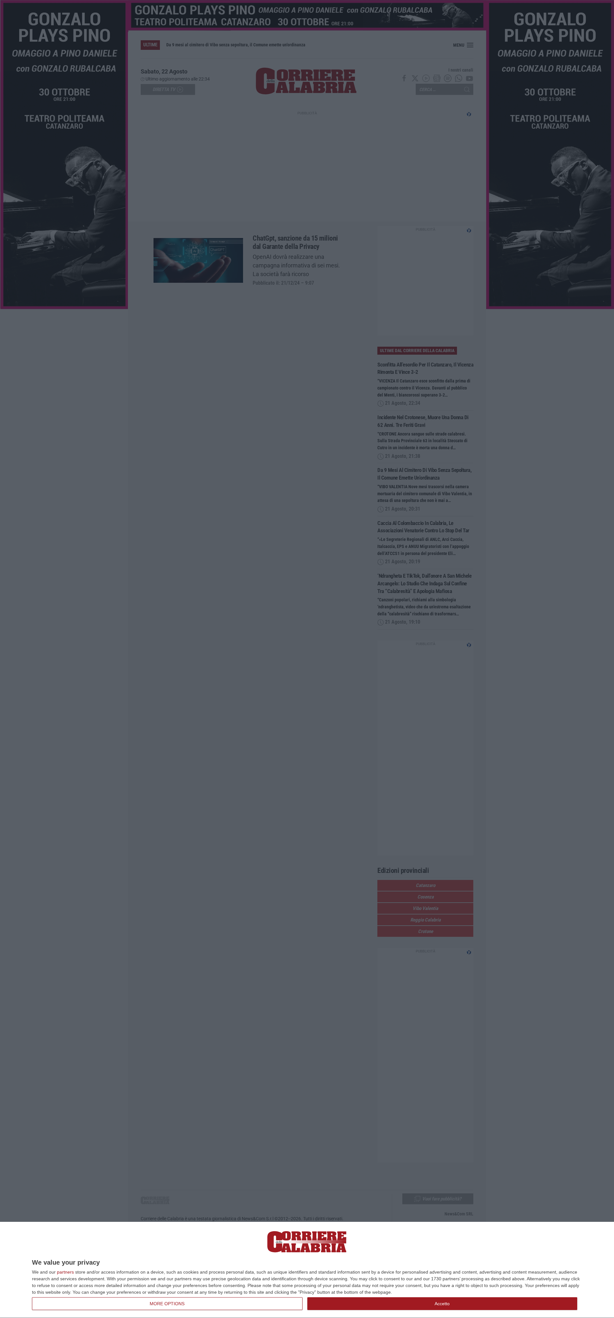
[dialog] (307, 1270)
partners (65, 1272)
